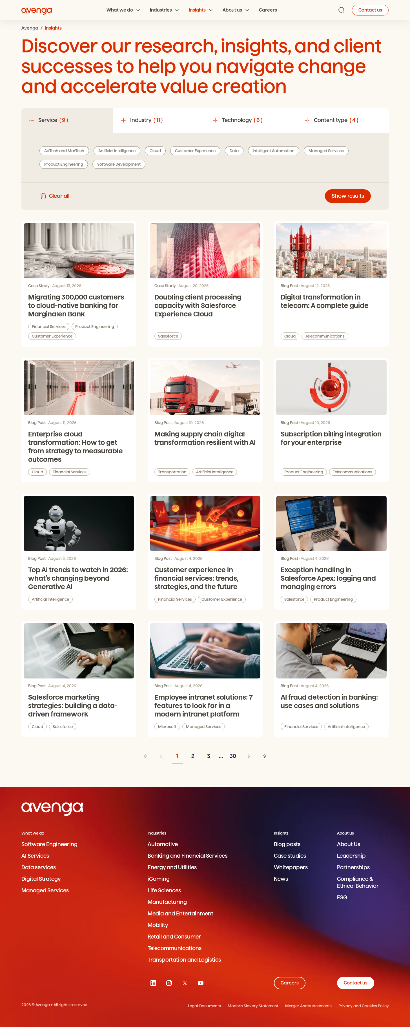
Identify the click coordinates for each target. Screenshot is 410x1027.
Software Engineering (49, 844)
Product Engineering (94, 326)
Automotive (163, 844)
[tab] (67, 120)
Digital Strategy (41, 879)
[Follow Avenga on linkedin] (153, 983)
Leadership (351, 856)
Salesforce (168, 336)
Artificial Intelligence (214, 472)
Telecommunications (325, 336)
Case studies (290, 856)
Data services (38, 867)
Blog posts (287, 844)
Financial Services (49, 326)
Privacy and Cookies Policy (363, 1006)
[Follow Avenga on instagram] (169, 983)
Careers (268, 10)
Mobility (158, 925)
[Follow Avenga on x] (184, 983)
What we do (120, 10)
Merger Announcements (308, 1006)
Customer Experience (52, 336)
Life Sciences (164, 890)
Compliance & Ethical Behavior (358, 882)
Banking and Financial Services (187, 856)
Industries (161, 10)
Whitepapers (291, 867)
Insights (197, 10)
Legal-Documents (204, 1006)
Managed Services (203, 726)
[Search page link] (341, 10)
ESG (342, 897)
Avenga (29, 28)
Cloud (290, 336)
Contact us (370, 10)
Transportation (172, 472)
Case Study (39, 285)
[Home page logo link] (36, 10)
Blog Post (289, 285)
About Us (348, 844)
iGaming (159, 879)
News (281, 879)
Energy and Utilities (172, 867)
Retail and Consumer (174, 936)
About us (232, 10)
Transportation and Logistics (184, 960)
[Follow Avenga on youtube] (200, 983)
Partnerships (353, 867)
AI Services (35, 856)
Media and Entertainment (180, 913)
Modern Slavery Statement (253, 1006)
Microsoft (167, 726)
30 (233, 756)
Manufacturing (167, 902)
